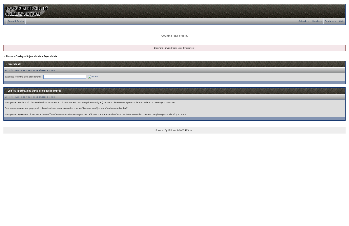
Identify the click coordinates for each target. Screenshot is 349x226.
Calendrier (304, 21)
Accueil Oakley (16, 21)
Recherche (330, 21)
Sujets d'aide (33, 56)
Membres (317, 21)
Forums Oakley (15, 56)
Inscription (189, 48)
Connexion (177, 48)
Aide (341, 21)
